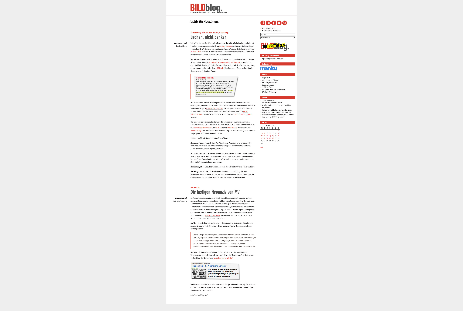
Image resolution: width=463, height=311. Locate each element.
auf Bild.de (219, 68)
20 (270, 138)
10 (262, 136)
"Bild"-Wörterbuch (269, 100)
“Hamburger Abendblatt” (202, 128)
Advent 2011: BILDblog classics (273, 117)
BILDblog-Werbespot (269, 82)
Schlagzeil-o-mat (268, 85)
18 (264, 138)
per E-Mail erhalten (272, 59)
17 (262, 138)
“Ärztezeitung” (196, 130)
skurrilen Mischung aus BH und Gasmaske (225, 62)
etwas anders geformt (214, 108)
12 (267, 136)
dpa (210, 32)
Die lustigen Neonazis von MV (215, 192)
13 (270, 136)
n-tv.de (215, 32)
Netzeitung (223, 32)
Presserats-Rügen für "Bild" (272, 103)
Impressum (266, 78)
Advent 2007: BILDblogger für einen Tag (276, 112)
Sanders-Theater (225, 46)
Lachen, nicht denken (209, 37)
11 (264, 136)
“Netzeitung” (232, 128)
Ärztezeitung (196, 32)
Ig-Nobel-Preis (196, 52)
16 (278, 136)
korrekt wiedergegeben (243, 114)
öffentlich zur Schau (212, 215)
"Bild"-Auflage (267, 87)
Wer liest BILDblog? (269, 92)
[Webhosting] (268, 69)
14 (273, 136)
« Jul (261, 147)
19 (267, 138)
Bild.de (205, 32)
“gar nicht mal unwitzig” (223, 258)
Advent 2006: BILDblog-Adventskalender (277, 110)
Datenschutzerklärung (270, 80)
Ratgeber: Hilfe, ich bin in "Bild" (274, 90)
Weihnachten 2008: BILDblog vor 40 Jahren (278, 115)
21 (273, 138)
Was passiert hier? (268, 28)
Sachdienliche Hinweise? (271, 30)
